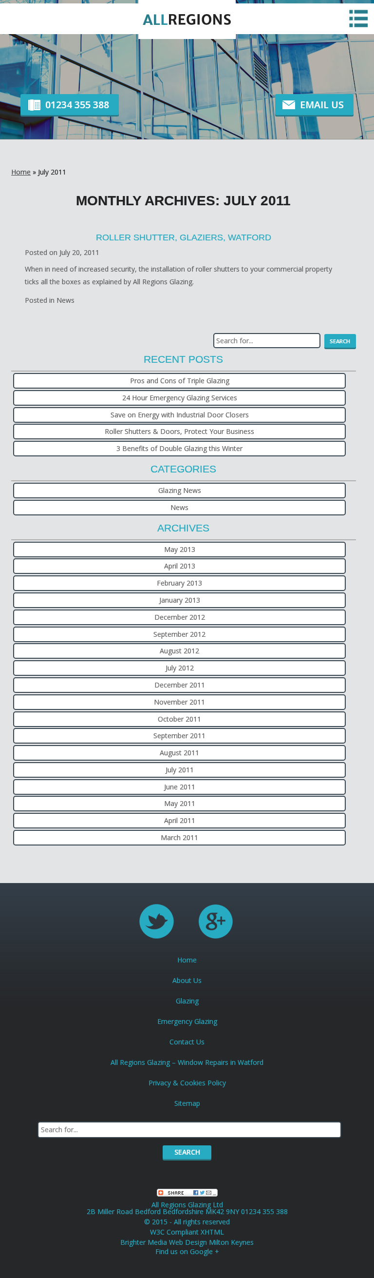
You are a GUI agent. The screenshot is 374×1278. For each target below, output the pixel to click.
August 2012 (179, 650)
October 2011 (179, 719)
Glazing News (179, 490)
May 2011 (179, 803)
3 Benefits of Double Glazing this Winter (179, 448)
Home (21, 172)
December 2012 (179, 617)
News (65, 300)
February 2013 (179, 583)
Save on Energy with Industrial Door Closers (180, 414)
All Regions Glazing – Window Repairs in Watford (187, 1062)
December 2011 (179, 684)
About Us (187, 980)
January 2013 (179, 600)
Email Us (322, 104)
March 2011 (179, 837)
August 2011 (179, 752)
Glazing (187, 1000)
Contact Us (187, 1041)
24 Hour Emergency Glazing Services (179, 397)
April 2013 (179, 565)
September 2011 (179, 735)
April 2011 (179, 820)
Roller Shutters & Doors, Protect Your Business (179, 431)
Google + (204, 1251)
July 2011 (180, 769)
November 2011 (179, 702)
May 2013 (179, 549)
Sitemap (187, 1103)
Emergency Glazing (187, 1021)
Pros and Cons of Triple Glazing (179, 380)
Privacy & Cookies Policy (187, 1082)
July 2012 (180, 667)
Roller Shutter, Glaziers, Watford (183, 237)
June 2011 (179, 786)
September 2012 (179, 634)
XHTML (212, 1232)
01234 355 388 (77, 104)
